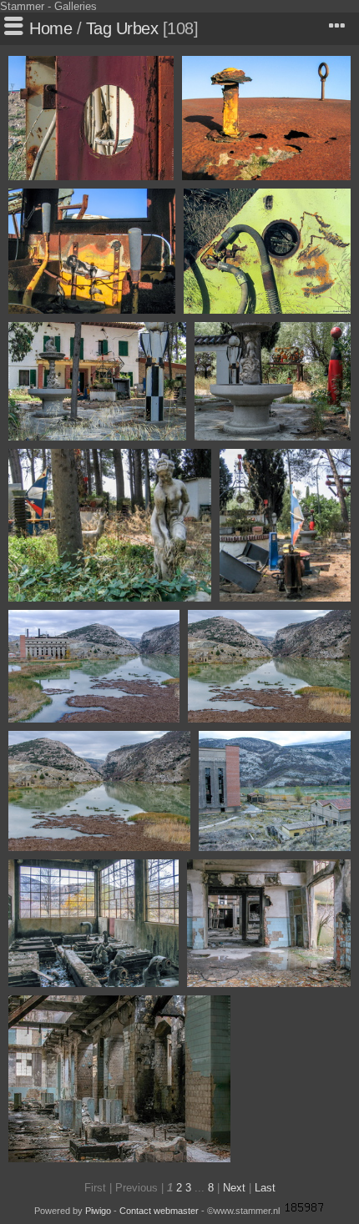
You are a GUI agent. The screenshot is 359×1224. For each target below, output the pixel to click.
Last (265, 1187)
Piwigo (98, 1211)
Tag (99, 28)
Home (50, 28)
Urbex (137, 28)
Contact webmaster (159, 1211)
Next (234, 1187)
